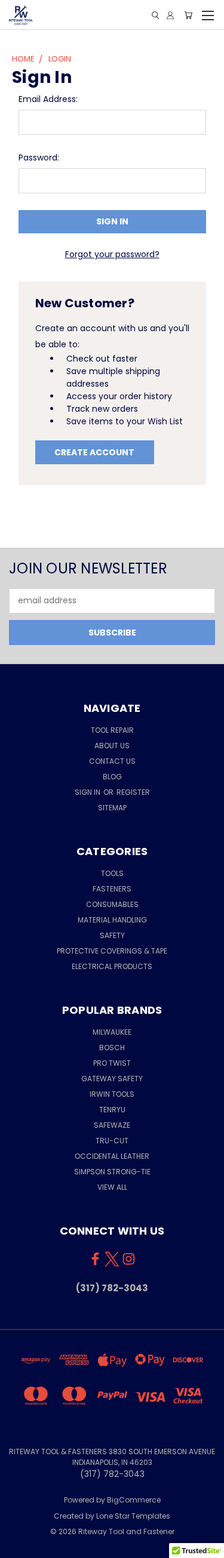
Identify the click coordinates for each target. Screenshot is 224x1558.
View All (112, 1187)
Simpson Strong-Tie (112, 1172)
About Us (112, 746)
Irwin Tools (112, 1094)
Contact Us (112, 761)
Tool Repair (112, 730)
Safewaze (112, 1125)
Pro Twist (112, 1063)
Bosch (112, 1047)
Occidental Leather (112, 1156)
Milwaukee (112, 1032)
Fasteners (112, 889)
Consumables (112, 904)
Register (133, 792)
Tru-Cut (112, 1141)
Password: (39, 157)
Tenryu (112, 1110)
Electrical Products (112, 966)
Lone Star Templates (133, 1516)
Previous (18, 1546)
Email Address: (48, 99)
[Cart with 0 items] (188, 15)
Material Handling (112, 920)
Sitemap (112, 808)
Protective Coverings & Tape (112, 951)
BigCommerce (134, 1500)
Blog (112, 777)
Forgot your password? (112, 254)
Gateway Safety (112, 1078)
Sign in (88, 792)
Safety (112, 935)
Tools (112, 873)
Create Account (94, 452)
